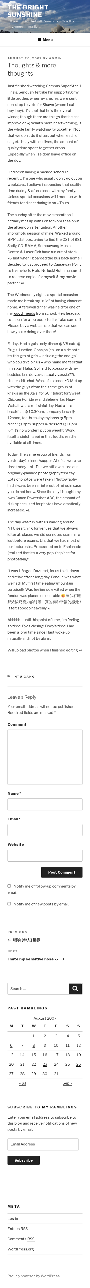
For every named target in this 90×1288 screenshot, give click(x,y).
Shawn (48, 104)
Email (14, 819)
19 (78, 1055)
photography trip (52, 473)
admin (55, 58)
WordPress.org (21, 1249)
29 (33, 1074)
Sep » (67, 1083)
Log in (13, 1218)
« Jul (22, 1083)
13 (11, 1055)
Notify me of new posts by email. (41, 904)
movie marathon (57, 215)
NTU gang (24, 676)
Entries (18, 1229)
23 (45, 1064)
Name (14, 793)
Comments (21, 1239)
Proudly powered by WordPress (34, 1276)
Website (16, 844)
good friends (24, 313)
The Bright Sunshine (28, 11)
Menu (48, 40)
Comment (17, 724)
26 (78, 1064)
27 (11, 1074)
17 (56, 1055)
